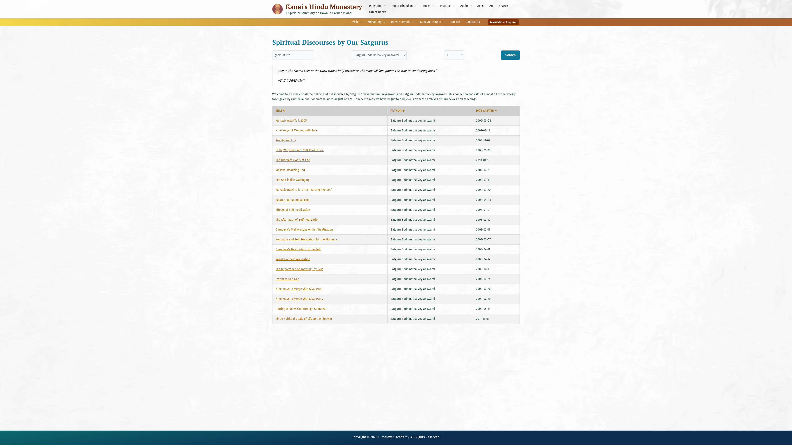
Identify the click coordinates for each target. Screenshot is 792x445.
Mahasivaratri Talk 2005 (291, 120)
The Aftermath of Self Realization (297, 219)
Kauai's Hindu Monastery (324, 6)
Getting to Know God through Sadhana (301, 309)
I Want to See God (287, 279)
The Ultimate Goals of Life (293, 160)
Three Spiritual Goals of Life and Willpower (304, 319)
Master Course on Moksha (293, 200)
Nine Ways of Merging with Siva (296, 130)
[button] (384, 6)
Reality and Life (286, 140)
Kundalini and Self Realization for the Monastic (307, 239)
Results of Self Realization (293, 259)
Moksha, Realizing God (290, 170)
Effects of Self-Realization (293, 210)
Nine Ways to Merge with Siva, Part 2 (300, 299)
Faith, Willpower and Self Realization (300, 150)
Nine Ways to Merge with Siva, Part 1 (299, 289)
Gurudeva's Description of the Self (298, 249)
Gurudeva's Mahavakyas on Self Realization (304, 229)
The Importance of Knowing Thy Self (299, 269)
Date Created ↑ (486, 110)
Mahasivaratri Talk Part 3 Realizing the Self (304, 190)
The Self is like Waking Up (293, 180)
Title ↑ (281, 110)
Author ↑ (398, 110)
